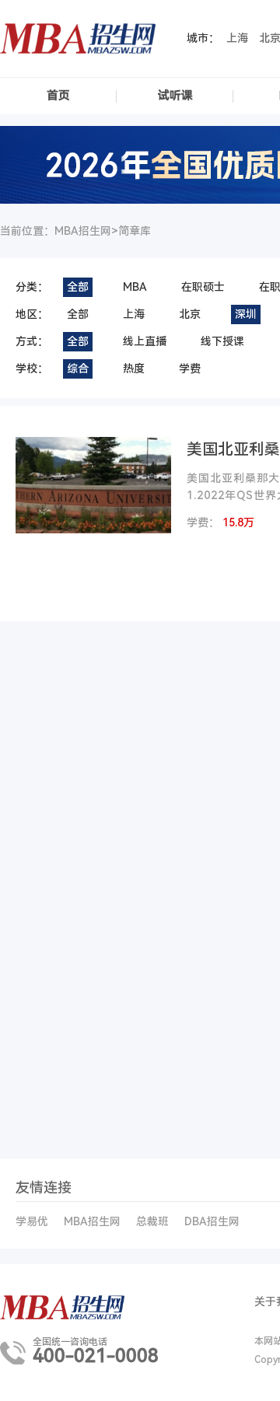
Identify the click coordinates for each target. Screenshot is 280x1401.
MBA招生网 (92, 1221)
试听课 (175, 96)
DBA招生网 (212, 1221)
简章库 (134, 231)
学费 (190, 368)
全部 (78, 287)
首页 (58, 96)
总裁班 (152, 1221)
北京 (190, 314)
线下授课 (222, 341)
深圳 (246, 314)
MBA (135, 287)
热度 (134, 368)
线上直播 (144, 341)
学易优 (32, 1221)
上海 (237, 38)
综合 (78, 368)
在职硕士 (203, 287)
